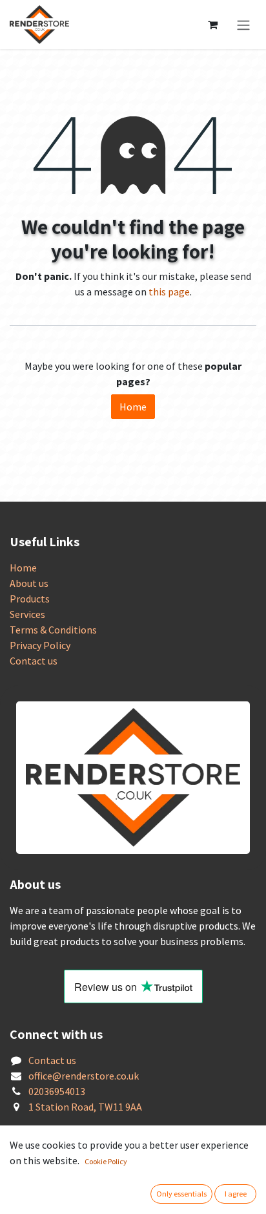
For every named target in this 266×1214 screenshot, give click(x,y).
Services (27, 614)
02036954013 (56, 1091)
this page (169, 291)
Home (133, 406)
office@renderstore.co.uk (83, 1075)
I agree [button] (236, 1193)
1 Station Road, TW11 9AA (85, 1106)
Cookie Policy (106, 1161)
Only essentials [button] (181, 1193)
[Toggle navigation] (243, 24)
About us (29, 583)
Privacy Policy (40, 645)
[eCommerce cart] (212, 24)
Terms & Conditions (53, 629)
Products (30, 598)
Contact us (33, 660)
